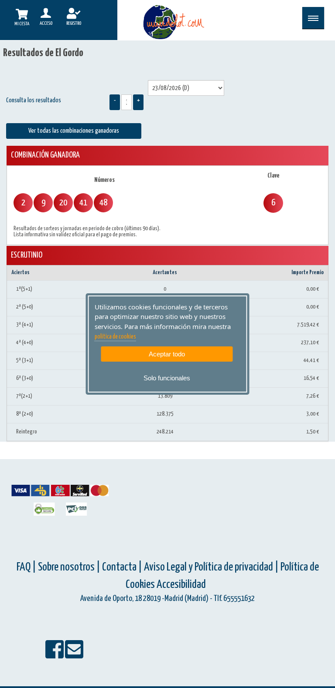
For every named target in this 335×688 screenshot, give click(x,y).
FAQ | (27, 567)
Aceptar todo (167, 354)
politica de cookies (115, 337)
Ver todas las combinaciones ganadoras (73, 131)
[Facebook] (55, 655)
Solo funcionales (167, 378)
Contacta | (122, 567)
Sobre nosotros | (69, 567)
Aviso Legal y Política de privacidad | (212, 567)
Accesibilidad (181, 585)
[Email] (74, 655)
